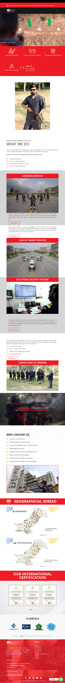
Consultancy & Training (53, 55)
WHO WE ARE (37, 646)
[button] (29, 609)
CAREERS (36, 655)
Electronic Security (12, 70)
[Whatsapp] (61, 679)
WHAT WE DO (37, 648)
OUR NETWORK (38, 651)
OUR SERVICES (37, 649)
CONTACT (36, 658)
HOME (35, 645)
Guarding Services (11, 55)
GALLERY (36, 657)
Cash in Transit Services (32, 55)
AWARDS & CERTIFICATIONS (40, 654)
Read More (14, 223)
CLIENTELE (36, 652)
